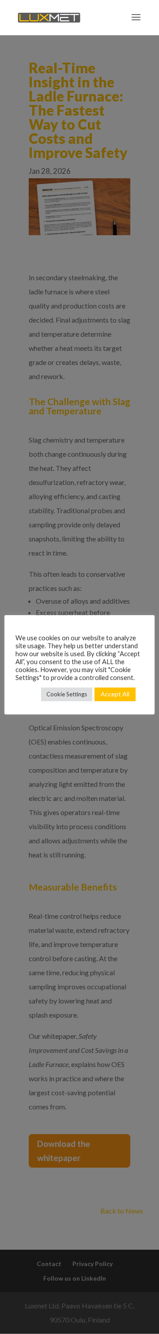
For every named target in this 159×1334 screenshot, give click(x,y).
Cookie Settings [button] (66, 694)
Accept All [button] (115, 694)
